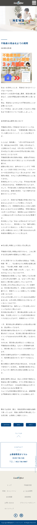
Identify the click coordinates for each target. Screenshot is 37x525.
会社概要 (9, 497)
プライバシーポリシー (27, 503)
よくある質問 (27, 491)
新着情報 (28, 497)
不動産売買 (28, 485)
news (18, 424)
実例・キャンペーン (9, 491)
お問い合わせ (9, 503)
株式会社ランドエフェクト (16, 522)
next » (31, 424)
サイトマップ (9, 508)
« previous (6, 424)
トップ (9, 485)
